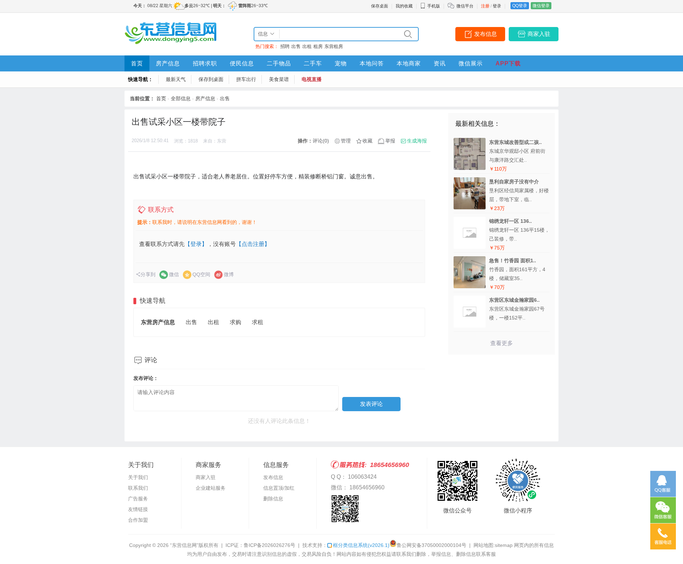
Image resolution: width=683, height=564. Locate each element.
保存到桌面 (210, 79)
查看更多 (501, 343)
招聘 (285, 46)
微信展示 (471, 63)
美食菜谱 (279, 79)
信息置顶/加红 (279, 488)
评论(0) (321, 141)
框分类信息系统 (361, 545)
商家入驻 (539, 34)
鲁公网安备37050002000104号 (431, 545)
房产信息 (168, 63)
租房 (318, 46)
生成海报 (417, 141)
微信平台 (464, 6)
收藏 (367, 141)
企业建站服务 (211, 488)
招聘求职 (205, 63)
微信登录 (541, 5)
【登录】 (196, 244)
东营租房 (333, 46)
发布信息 (485, 34)
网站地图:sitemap (493, 545)
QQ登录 (519, 5)
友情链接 (138, 509)
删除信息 (273, 498)
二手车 (313, 63)
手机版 (433, 6)
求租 (257, 322)
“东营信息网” (184, 545)
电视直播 (312, 79)
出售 (296, 46)
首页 (137, 63)
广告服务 (138, 498)
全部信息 (181, 98)
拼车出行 (246, 79)
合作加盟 (138, 520)
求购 (235, 322)
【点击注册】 (253, 244)
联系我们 (138, 488)
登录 (497, 6)
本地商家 (409, 63)
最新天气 (176, 79)
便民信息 (242, 63)
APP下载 (508, 63)
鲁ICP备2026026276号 (269, 545)
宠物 (341, 63)
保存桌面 (379, 6)
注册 (485, 6)
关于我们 (138, 477)
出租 (307, 46)
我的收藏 (404, 6)
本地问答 (372, 63)
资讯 (440, 63)
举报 (390, 141)
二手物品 (279, 63)
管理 (346, 141)
